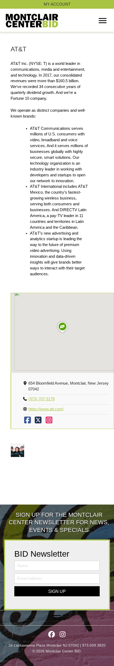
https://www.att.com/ (46, 409)
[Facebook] (27, 421)
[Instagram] (49, 421)
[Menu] (103, 20)
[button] (57, 591)
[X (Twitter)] (38, 421)
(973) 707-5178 (41, 399)
